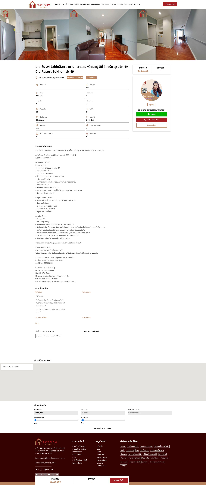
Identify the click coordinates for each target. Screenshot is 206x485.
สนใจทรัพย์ (118, 480)
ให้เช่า (67, 4)
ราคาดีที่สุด (154, 458)
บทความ (113, 4)
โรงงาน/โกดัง (77, 463)
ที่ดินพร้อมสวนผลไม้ (150, 454)
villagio (123, 466)
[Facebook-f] (41, 474)
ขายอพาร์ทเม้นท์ (135, 462)
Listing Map (128, 4)
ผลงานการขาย (85, 4)
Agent (151, 104)
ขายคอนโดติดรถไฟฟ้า (162, 446)
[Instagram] (45, 474)
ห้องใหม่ (123, 458)
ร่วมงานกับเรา (95, 4)
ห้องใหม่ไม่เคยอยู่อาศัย (157, 462)
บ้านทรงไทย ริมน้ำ (134, 458)
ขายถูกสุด (124, 462)
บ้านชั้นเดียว (164, 458)
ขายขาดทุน (162, 454)
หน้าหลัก (57, 4)
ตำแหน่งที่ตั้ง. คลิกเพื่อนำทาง (45, 463)
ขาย (63, 4)
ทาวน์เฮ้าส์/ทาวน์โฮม (79, 449)
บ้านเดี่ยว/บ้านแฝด (79, 446)
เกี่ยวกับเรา (105, 4)
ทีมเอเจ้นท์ (100, 454)
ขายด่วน (144, 462)
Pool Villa (145, 458)
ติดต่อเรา (120, 4)
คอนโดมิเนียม (77, 454)
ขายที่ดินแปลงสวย (147, 446)
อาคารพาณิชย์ (77, 452)
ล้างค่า (149, 419)
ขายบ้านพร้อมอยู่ (133, 446)
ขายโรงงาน (144, 450)
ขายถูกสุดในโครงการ (157, 450)
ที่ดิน (74, 457)
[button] (2, 34)
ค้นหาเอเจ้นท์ (74, 4)
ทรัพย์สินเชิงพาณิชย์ (79, 460)
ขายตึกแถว (130, 450)
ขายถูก (123, 446)
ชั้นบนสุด (124, 454)
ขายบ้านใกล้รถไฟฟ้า (135, 454)
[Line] (37, 474)
